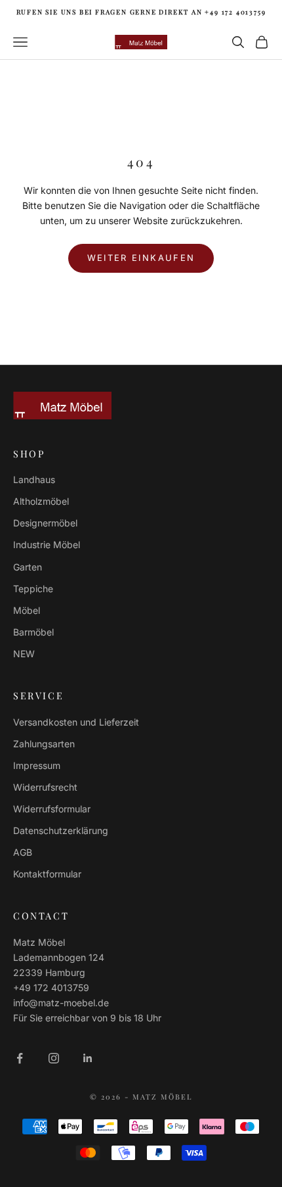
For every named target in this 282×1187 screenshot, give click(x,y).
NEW (24, 653)
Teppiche (33, 588)
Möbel (26, 610)
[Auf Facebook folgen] (19, 1058)
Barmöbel (33, 632)
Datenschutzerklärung (60, 830)
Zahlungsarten (44, 743)
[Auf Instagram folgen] (53, 1058)
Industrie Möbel (46, 544)
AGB (22, 852)
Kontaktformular (47, 873)
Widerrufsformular (52, 808)
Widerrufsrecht (45, 787)
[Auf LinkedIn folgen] (87, 1058)
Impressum (36, 765)
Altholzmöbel (41, 501)
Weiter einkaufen (141, 257)
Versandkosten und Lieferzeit (76, 722)
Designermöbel (45, 522)
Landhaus (34, 479)
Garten (27, 566)
